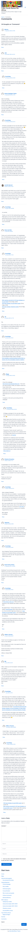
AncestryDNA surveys (8, 910)
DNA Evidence (4, 899)
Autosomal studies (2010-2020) (10, 903)
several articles (9, 609)
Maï (5, 661)
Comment (3, 825)
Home (2, 874)
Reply (2, 47)
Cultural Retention (5, 882)
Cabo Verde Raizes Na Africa (10, 9)
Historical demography (6, 878)
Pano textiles (6, 886)
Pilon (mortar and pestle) (8, 893)
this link (14, 435)
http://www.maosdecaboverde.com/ (11, 383)
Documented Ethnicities (8, 880)
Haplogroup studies (7, 901)
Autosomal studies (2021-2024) (10, 906)
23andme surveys (7, 908)
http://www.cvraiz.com (8, 601)
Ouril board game (7, 888)
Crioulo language (6, 884)
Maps (2, 876)
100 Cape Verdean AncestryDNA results (11, 303)
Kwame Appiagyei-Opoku (10, 93)
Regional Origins (6, 914)
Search (2, 921)
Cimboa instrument (7, 895)
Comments (4, 919)
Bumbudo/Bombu (7, 897)
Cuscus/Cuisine (6, 891)
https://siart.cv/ (6, 450)
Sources (3, 916)
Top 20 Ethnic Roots (6, 912)
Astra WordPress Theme (14, 931)
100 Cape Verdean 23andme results (10, 306)
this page (21, 506)
